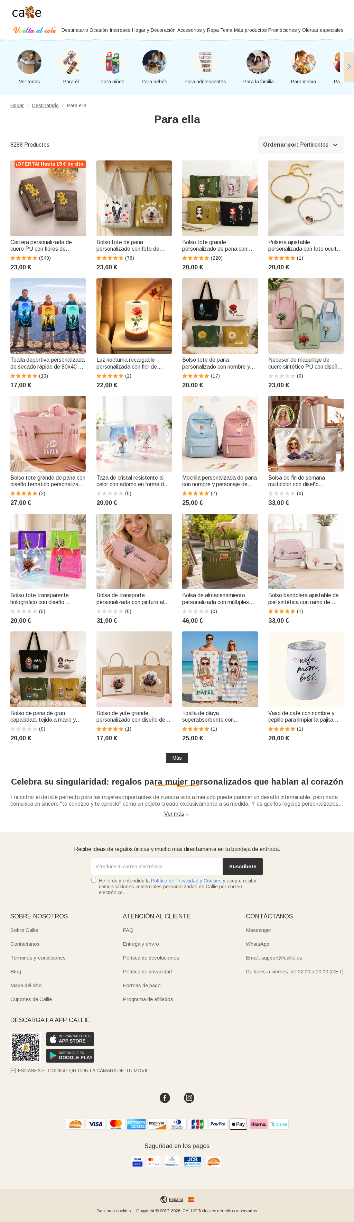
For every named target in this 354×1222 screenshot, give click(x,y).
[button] (349, 67)
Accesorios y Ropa (198, 30)
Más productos (250, 30)
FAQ (128, 930)
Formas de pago (142, 985)
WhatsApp (257, 944)
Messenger (258, 930)
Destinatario (75, 30)
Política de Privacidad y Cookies (186, 880)
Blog (15, 971)
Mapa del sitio (26, 985)
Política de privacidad (147, 971)
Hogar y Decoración (154, 30)
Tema (226, 30)
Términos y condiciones (38, 958)
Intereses (120, 30)
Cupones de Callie (31, 999)
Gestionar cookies (113, 1211)
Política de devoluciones (151, 958)
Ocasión (99, 30)
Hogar (17, 105)
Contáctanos (25, 944)
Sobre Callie (24, 930)
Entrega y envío (141, 944)
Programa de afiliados (148, 999)
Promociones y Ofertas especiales (306, 30)
